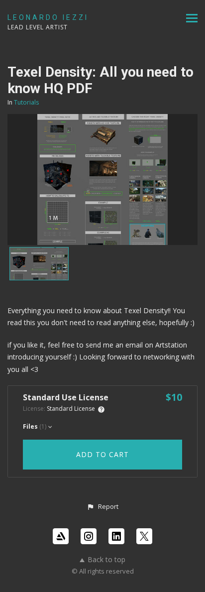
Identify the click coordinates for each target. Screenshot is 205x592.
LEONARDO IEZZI (48, 17)
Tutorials (26, 102)
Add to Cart (102, 454)
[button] (102, 506)
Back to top (106, 559)
